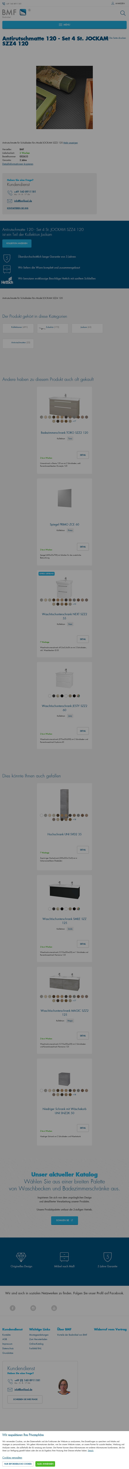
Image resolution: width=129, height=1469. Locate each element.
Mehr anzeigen (70, 142)
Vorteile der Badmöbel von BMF (72, 1334)
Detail (83, 455)
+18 (74, 819)
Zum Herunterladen (38, 1339)
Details (90, 1450)
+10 (74, 604)
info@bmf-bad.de (23, 200)
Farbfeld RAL (35, 1348)
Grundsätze (7, 1352)
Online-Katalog (36, 1343)
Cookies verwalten (12, 1457)
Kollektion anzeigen (16, 243)
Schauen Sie (63, 1220)
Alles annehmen (45, 1464)
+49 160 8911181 (14, 4)
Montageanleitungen (38, 1334)
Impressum (7, 1343)
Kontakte (6, 1334)
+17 (74, 421)
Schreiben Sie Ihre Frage (25, 1399)
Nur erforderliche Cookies (18, 1464)
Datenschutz (8, 1348)
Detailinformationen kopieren (17, 164)
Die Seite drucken (117, 37)
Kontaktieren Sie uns (17, 208)
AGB (4, 1339)
